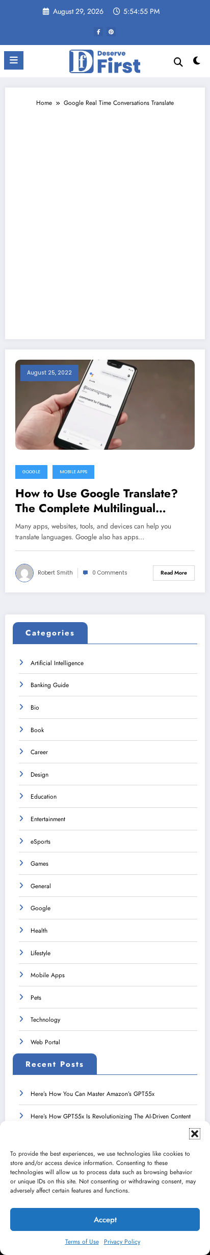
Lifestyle (40, 953)
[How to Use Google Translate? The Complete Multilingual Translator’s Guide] (105, 404)
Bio (35, 707)
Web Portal (45, 1042)
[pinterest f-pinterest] (111, 31)
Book (37, 730)
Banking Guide (50, 685)
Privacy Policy (122, 1241)
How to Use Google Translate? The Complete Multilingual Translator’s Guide (96, 501)
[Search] (178, 62)
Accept (105, 1219)
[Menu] (13, 60)
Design (39, 774)
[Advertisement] (105, 218)
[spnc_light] (197, 63)
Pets (36, 997)
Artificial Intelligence (57, 663)
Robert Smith (55, 573)
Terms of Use (82, 1241)
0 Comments (109, 573)
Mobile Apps (73, 472)
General (41, 886)
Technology (45, 1019)
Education (44, 796)
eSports (40, 841)
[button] (195, 1134)
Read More (174, 573)
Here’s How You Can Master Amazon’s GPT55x (92, 1093)
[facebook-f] (98, 31)
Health (39, 930)
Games (39, 863)
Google (31, 472)
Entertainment (48, 819)
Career (39, 752)
